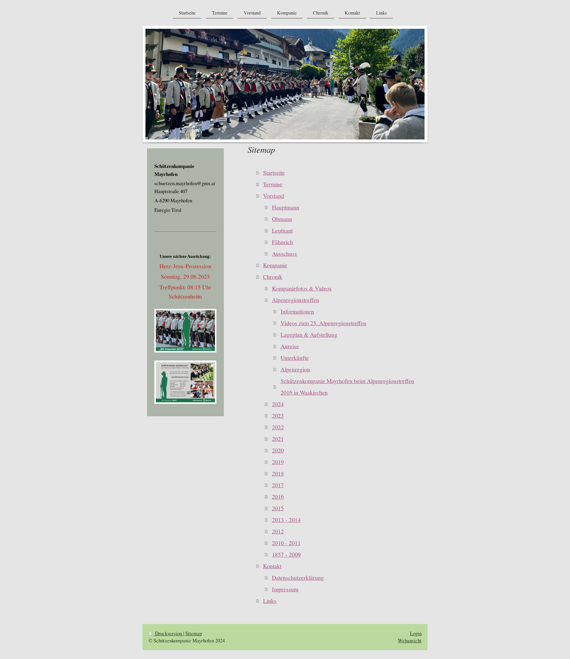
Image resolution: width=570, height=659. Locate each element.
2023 (278, 415)
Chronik (272, 276)
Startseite (274, 172)
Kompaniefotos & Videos (302, 288)
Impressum (285, 589)
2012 (278, 531)
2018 (278, 473)
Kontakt (272, 566)
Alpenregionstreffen (295, 300)
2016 (278, 496)
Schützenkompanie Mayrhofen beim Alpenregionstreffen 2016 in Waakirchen (347, 386)
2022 (278, 427)
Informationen (297, 311)
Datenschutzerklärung (298, 577)
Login (416, 633)
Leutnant (282, 230)
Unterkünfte (295, 357)
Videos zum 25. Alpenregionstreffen (323, 323)
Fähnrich (282, 242)
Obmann (282, 219)
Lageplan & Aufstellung (309, 334)
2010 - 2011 (286, 543)
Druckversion (168, 633)
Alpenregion (295, 369)
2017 (278, 485)
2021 (278, 438)
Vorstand (273, 195)
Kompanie (275, 265)
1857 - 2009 (286, 554)
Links (269, 600)
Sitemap (193, 633)
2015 (278, 508)
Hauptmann (285, 207)
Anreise (290, 346)
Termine (272, 184)
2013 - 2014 (286, 519)
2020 (278, 450)
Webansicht (410, 640)
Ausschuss (284, 253)
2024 (278, 404)
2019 (278, 462)
